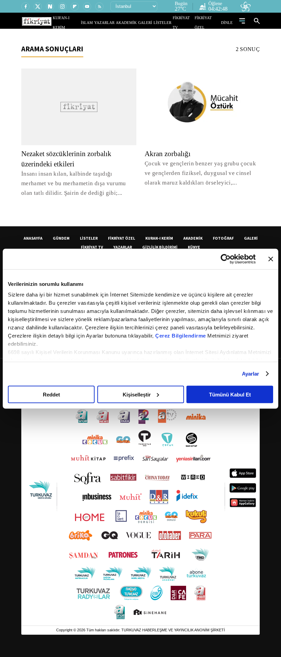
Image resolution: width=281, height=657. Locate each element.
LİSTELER (167, 22)
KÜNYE (194, 247)
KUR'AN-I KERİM (83, 22)
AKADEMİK (136, 22)
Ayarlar (250, 374)
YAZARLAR (117, 22)
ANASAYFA (33, 238)
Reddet (51, 394)
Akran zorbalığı (168, 154)
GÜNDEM (61, 238)
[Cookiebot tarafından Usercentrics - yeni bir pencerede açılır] (226, 259)
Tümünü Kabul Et (230, 394)
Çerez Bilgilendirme (181, 336)
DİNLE (228, 22)
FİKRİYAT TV (186, 22)
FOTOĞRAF (223, 238)
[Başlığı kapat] (270, 258)
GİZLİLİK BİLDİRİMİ (160, 247)
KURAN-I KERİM (159, 238)
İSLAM (103, 22)
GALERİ (152, 22)
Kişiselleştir (137, 394)
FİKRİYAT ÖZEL (209, 22)
